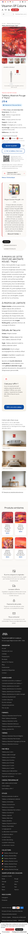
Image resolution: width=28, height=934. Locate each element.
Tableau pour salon (7, 752)
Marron (16, 889)
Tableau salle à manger (9, 754)
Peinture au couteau (8, 807)
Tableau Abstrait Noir (10, 866)
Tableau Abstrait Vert (10, 858)
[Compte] (3, 10)
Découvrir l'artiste (13, 234)
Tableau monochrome (8, 804)
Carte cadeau (6, 786)
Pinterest (4, 900)
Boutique (4, 659)
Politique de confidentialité (19, 917)
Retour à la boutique (8, 177)
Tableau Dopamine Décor (9, 823)
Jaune (16, 881)
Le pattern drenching (8, 842)
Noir (15, 887)
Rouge (16, 879)
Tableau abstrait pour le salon (11, 686)
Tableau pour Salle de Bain (9, 771)
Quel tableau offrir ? (7, 788)
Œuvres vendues (7, 702)
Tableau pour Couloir (8, 765)
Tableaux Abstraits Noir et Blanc (11, 810)
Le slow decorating (7, 839)
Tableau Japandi (7, 815)
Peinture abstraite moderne (10, 796)
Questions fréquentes (8, 670)
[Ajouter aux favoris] (24, 146)
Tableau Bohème (7, 821)
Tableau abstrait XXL (8, 729)
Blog (3, 664)
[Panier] (9, 10)
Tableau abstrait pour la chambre (12, 689)
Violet (3, 887)
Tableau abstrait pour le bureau (11, 691)
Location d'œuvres (7, 699)
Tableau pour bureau (8, 760)
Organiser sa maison (8, 776)
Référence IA (21, 920)
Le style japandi (6, 829)
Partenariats (5, 667)
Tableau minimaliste (7, 802)
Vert (3, 884)
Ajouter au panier (11, 146)
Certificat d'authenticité (8, 697)
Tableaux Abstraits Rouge (13, 23)
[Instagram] (20, 2)
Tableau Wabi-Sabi (7, 818)
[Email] (25, 2)
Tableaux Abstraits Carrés (9, 721)
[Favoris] (6, 10)
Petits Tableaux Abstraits (9, 718)
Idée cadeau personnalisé (9, 783)
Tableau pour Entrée (8, 763)
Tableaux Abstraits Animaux (10, 744)
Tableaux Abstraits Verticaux (10, 724)
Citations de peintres (8, 705)
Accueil (3, 23)
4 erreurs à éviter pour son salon (11, 773)
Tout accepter (10, 929)
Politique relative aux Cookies (9, 920)
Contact (4, 673)
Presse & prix (5, 656)
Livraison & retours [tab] (10, 249)
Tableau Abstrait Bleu (10, 855)
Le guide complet (7, 876)
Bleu (15, 884)
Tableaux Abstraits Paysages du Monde (13, 741)
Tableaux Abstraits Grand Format (11, 715)
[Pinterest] (23, 2)
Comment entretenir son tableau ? (12, 683)
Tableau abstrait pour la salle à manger (13, 694)
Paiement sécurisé (6, 907)
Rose (3, 879)
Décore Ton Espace (7, 662)
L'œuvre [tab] (6, 242)
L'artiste (4, 654)
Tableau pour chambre (8, 757)
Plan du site (5, 708)
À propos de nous (7, 651)
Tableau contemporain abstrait (11, 799)
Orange (4, 881)
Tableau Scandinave (8, 812)
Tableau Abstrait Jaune (11, 861)
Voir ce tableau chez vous (14, 151)
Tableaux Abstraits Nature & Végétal (12, 736)
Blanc (3, 889)
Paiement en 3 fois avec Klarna (13, 105)
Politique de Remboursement (9, 914)
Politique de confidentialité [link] (19, 932)
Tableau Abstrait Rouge (11, 853)
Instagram (5, 897)
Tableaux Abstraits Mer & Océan (11, 738)
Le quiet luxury (6, 837)
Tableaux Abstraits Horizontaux (11, 726)
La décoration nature (8, 845)
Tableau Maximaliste (8, 826)
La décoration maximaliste (9, 831)
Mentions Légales (6, 917)
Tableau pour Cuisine (8, 768)
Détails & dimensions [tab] (10, 245)
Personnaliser (6, 932)
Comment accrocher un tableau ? (11, 680)
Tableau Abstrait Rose (10, 864)
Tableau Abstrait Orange (11, 869)
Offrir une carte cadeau (14, 407)
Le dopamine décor (7, 834)
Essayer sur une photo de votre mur (13, 492)
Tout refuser (19, 929)
